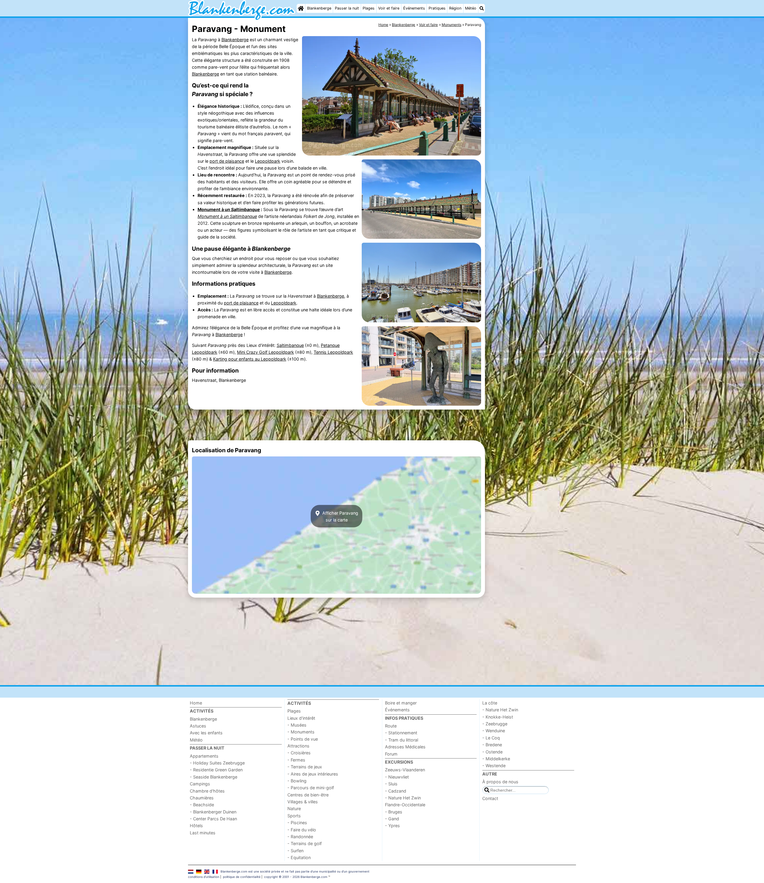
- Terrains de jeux (304, 766)
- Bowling (296, 780)
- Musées (296, 724)
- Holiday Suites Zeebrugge (217, 762)
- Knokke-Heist (497, 716)
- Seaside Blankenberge (213, 776)
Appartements (204, 756)
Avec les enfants (206, 732)
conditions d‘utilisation (203, 877)
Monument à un (229, 209)
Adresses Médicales (405, 746)
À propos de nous (500, 781)
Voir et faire (388, 8)
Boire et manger (401, 702)
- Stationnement (401, 732)
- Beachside (202, 804)
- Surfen (295, 850)
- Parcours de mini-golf (310, 787)
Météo (470, 8)
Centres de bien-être (308, 794)
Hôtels (196, 825)
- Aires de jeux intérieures (312, 773)
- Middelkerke (496, 758)
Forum (391, 753)
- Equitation (299, 857)
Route (391, 725)
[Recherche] (481, 8)
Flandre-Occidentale (405, 804)
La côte (489, 702)
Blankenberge (319, 8)
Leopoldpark (267, 161)
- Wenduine (493, 730)
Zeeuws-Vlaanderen (405, 769)
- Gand (392, 818)
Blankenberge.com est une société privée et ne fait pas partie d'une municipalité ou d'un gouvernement (295, 871)
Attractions (298, 745)
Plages (369, 8)
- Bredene (492, 744)
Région (455, 8)
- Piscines (297, 822)
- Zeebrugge (494, 723)
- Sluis (391, 783)
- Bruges (393, 811)
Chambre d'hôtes (207, 790)
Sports (294, 815)
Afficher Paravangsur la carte (339, 516)
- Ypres (392, 825)
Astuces (198, 725)
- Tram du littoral (401, 739)
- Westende (494, 765)
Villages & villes (302, 801)
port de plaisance (227, 161)
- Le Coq (491, 737)
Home (196, 702)
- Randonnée (300, 836)
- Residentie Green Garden (216, 769)
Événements (414, 8)
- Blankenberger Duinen (213, 811)
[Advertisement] (531, 155)
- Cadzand (395, 790)
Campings (200, 783)
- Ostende (492, 751)
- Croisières (299, 752)
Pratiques (437, 8)
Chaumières (202, 797)
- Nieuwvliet (397, 776)
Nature (294, 808)
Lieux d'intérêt (301, 718)
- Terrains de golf (304, 843)
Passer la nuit (347, 8)
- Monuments (301, 731)
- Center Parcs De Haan (213, 818)
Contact (490, 798)
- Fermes (296, 759)
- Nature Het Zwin (403, 797)
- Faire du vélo (301, 829)
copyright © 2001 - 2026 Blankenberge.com (295, 877)
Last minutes (202, 832)
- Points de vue (302, 739)
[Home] (301, 8)
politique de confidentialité (242, 877)
